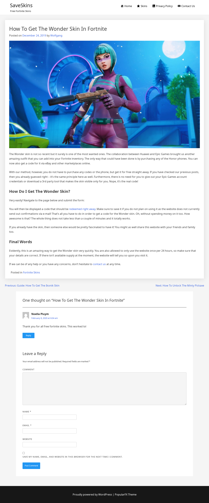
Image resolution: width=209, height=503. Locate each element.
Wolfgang (56, 35)
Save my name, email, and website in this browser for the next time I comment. (72, 456)
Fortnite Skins (31, 272)
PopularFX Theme (126, 494)
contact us (99, 264)
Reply (28, 335)
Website (27, 439)
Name (27, 411)
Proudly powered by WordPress (93, 494)
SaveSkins (21, 5)
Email (27, 425)
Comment (28, 369)
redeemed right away (82, 209)
